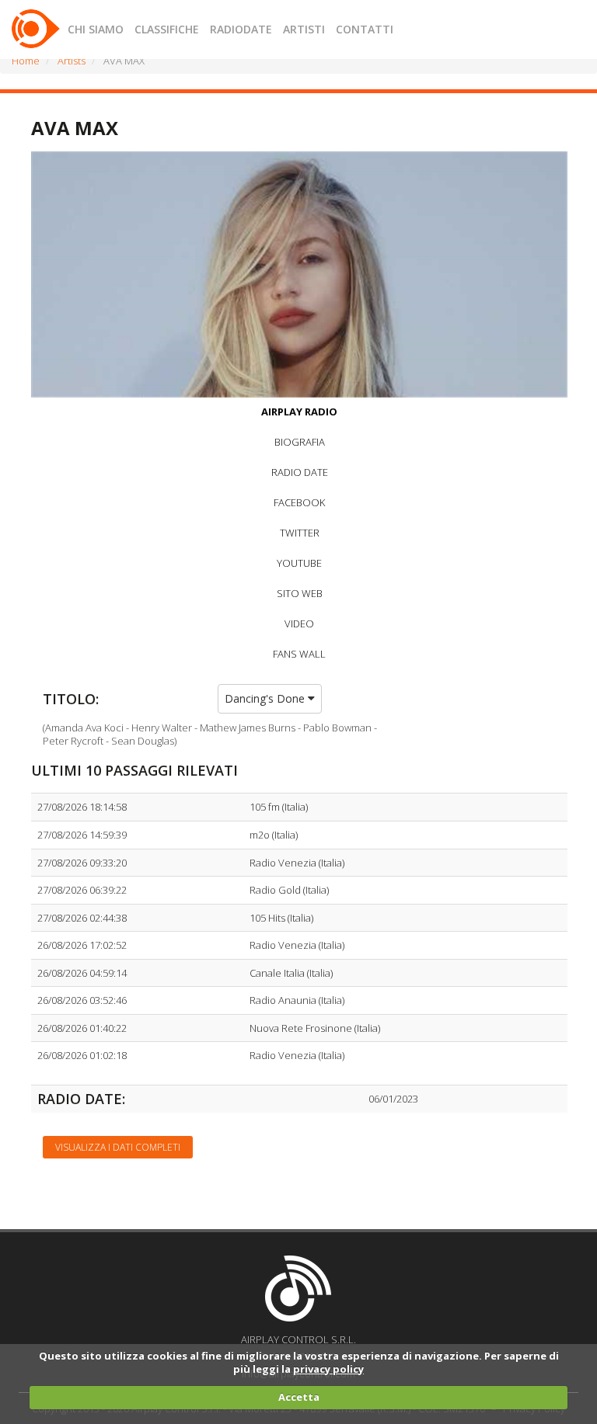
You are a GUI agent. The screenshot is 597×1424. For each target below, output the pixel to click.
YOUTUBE (299, 563)
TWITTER (299, 533)
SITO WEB (300, 593)
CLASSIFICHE (166, 29)
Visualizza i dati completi (117, 1147)
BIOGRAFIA (299, 442)
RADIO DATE (299, 472)
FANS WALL (299, 654)
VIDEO (299, 623)
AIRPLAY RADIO (299, 412)
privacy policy (328, 1369)
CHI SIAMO (96, 29)
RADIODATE (241, 29)
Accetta (298, 1397)
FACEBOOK (299, 502)
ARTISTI (304, 29)
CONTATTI (364, 29)
